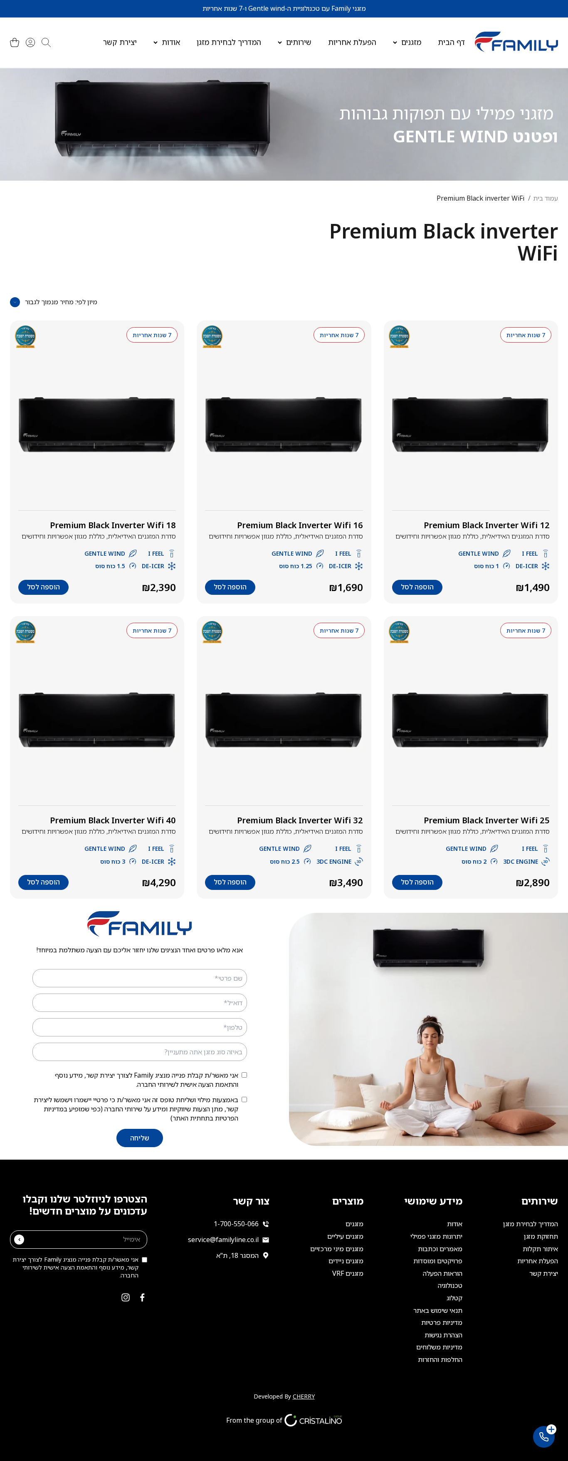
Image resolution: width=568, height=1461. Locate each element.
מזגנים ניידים (345, 1260)
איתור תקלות (540, 1248)
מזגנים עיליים (345, 1236)
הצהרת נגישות (443, 1334)
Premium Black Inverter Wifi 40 (113, 820)
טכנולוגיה (450, 1285)
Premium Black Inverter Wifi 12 (487, 525)
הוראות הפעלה (442, 1273)
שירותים (298, 42)
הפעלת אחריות (352, 42)
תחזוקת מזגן (541, 1236)
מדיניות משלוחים (439, 1347)
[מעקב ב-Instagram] (126, 1297)
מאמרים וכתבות (440, 1248)
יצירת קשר (120, 42)
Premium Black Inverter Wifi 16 (300, 525)
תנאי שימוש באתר (437, 1310)
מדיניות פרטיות (441, 1322)
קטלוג (454, 1297)
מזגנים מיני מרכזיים (336, 1248)
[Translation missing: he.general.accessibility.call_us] (544, 1437)
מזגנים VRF (347, 1273)
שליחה (139, 1138)
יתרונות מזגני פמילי (436, 1236)
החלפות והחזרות (440, 1359)
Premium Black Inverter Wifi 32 (300, 820)
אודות (171, 42)
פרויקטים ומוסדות (437, 1260)
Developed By (284, 1396)
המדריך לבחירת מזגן (229, 42)
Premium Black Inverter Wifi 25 (487, 820)
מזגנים (411, 42)
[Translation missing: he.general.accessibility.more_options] (551, 1429)
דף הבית (451, 42)
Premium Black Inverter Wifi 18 (113, 525)
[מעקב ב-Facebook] (142, 1297)
